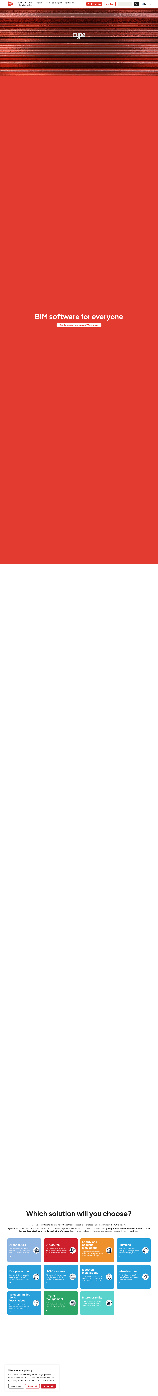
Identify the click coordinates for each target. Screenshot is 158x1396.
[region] (32, 1378)
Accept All (48, 1386)
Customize (16, 1386)
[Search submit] (136, 4)
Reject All (32, 1386)
